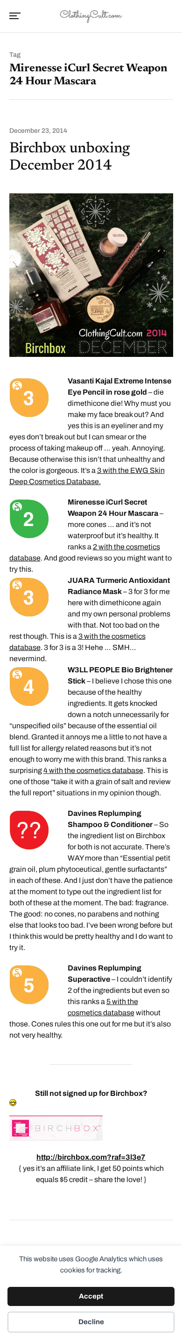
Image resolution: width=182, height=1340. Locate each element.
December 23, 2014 (38, 131)
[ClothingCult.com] (91, 15)
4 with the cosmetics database (93, 770)
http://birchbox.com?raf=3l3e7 (91, 1157)
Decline (91, 1322)
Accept (91, 1296)
